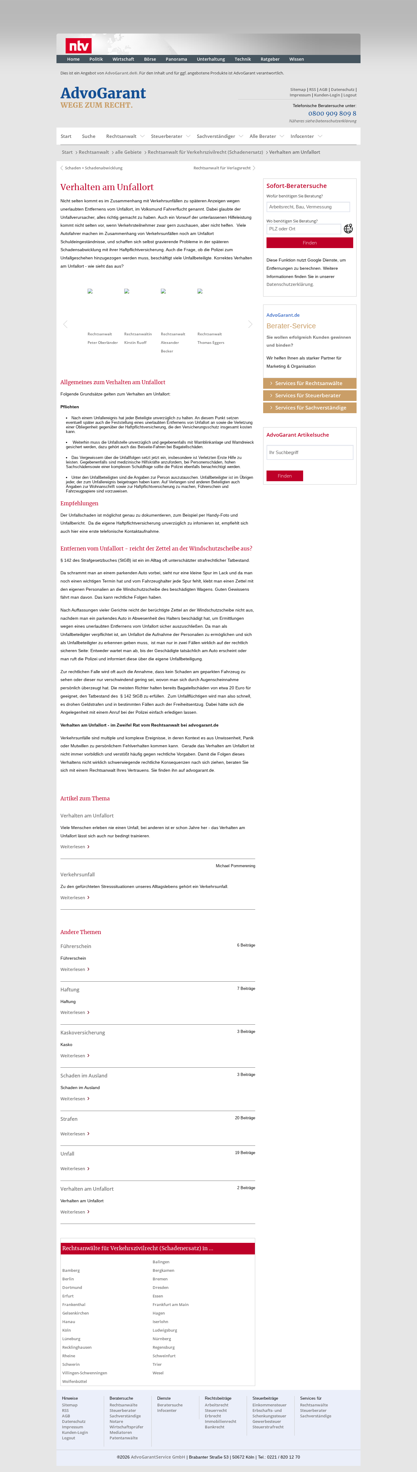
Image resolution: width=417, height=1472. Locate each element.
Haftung (69, 989)
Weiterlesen (74, 847)
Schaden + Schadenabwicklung (93, 168)
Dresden (161, 1287)
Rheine (68, 1355)
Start (66, 136)
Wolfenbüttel (74, 1381)
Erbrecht (213, 1416)
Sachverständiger (216, 136)
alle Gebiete (128, 152)
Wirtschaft (123, 59)
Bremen (160, 1279)
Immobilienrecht (220, 1421)
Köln (66, 1330)
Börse (150, 59)
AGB (323, 89)
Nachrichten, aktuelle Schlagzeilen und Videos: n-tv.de (79, 44)
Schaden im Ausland (83, 1075)
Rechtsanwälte (123, 1405)
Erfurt (68, 1296)
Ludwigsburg (165, 1330)
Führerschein (75, 946)
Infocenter (302, 136)
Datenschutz (342, 89)
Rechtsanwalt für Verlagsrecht (222, 168)
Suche (89, 136)
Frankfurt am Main (171, 1304)
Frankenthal (73, 1304)
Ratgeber (270, 59)
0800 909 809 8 (332, 114)
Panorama (176, 59)
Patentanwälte (124, 1438)
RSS (312, 89)
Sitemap (298, 89)
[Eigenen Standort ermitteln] (348, 228)
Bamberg (71, 1270)
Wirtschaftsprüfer (126, 1427)
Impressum (300, 95)
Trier (157, 1364)
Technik (243, 59)
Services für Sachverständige (310, 407)
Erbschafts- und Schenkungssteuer (269, 1413)
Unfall (67, 1153)
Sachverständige (125, 1416)
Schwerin (71, 1364)
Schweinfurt (164, 1355)
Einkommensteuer (269, 1405)
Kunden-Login (327, 95)
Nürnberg (162, 1338)
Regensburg (164, 1347)
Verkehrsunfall (77, 874)
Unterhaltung (211, 59)
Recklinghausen (77, 1347)
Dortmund (72, 1287)
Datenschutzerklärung (336, 121)
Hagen (159, 1313)
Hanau (68, 1321)
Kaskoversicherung (82, 1032)
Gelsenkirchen (75, 1313)
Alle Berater (263, 136)
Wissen (296, 59)
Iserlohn (160, 1321)
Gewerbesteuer (266, 1421)
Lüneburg (71, 1338)
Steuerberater (166, 136)
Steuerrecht (216, 1410)
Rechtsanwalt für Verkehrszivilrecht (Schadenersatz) (205, 152)
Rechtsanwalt (121, 136)
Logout (350, 95)
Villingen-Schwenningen (84, 1373)
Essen (158, 1296)
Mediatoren (121, 1432)
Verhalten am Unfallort (294, 152)
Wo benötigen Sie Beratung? (292, 221)
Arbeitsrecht (216, 1405)
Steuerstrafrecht (268, 1427)
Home (73, 59)
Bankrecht (214, 1427)
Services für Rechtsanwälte (309, 383)
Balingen (161, 1262)
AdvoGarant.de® (121, 73)
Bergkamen (163, 1270)
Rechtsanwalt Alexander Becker (173, 342)
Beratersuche (170, 1405)
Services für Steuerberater (308, 395)
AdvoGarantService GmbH (158, 1457)
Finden (310, 243)
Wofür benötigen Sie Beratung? (295, 196)
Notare (116, 1421)
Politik (96, 59)
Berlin (68, 1279)
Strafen (69, 1119)
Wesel (158, 1373)
